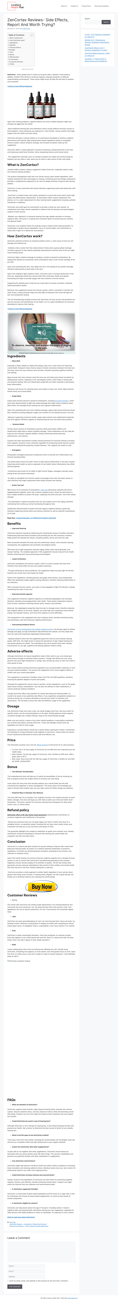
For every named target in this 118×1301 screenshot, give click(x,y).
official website (42, 745)
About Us (64, 6)
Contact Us (74, 6)
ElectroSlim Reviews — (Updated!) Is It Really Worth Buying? (28, 1224)
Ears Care (12, 1222)
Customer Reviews (16, 62)
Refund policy (14, 57)
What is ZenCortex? (16, 38)
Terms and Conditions (101, 6)
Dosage (12, 50)
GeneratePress (72, 1298)
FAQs (12, 64)
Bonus (12, 54)
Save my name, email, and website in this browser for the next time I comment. (38, 1281)
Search (87, 19)
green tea (44, 490)
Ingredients (14, 43)
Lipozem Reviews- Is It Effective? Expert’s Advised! (36, 518)
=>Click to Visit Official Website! (19, 86)
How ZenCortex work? (17, 40)
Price (11, 52)
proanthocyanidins (62, 401)
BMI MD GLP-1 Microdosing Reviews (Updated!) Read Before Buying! (97, 42)
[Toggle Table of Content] (31, 35)
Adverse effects (15, 47)
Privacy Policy (86, 6)
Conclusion (14, 59)
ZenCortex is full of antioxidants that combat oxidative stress (30, 629)
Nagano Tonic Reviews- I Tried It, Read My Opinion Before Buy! (28, 1226)
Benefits (21, 45)
